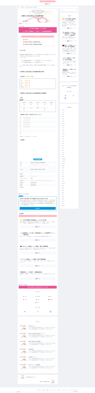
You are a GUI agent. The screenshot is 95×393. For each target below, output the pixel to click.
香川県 (63, 201)
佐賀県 (63, 114)
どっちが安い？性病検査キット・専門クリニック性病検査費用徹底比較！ (37, 31)
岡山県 (63, 147)
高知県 (63, 203)
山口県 (63, 141)
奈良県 (63, 132)
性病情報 (63, 161)
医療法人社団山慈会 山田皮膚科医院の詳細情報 (33, 44)
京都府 (63, 112)
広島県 (63, 154)
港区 (29, 23)
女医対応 (63, 134)
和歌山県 (63, 123)
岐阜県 (63, 145)
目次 (37, 36)
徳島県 (63, 156)
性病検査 (63, 163)
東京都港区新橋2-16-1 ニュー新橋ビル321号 (39, 164)
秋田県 (63, 190)
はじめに (26, 39)
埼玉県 (63, 125)
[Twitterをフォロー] (25, 311)
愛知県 (63, 167)
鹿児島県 (63, 205)
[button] (77, 10)
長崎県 (63, 194)
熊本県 (63, 181)
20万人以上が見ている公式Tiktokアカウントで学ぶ (37, 287)
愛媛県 (63, 165)
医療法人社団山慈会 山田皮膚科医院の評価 (32, 41)
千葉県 (63, 121)
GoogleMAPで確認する (37, 159)
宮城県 (63, 136)
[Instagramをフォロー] (50, 311)
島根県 (63, 152)
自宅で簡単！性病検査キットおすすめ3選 (37, 28)
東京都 (21, 23)
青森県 (63, 196)
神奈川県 (63, 183)
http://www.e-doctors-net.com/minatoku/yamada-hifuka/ (41, 180)
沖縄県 (63, 176)
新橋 (23, 23)
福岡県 (63, 185)
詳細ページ (37, 226)
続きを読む (37, 208)
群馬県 (63, 192)
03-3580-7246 (33, 176)
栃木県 (63, 174)
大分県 (63, 127)
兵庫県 (63, 116)
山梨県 (63, 143)
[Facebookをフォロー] (37, 311)
